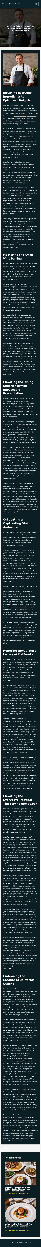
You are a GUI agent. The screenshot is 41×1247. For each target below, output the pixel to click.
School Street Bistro (11, 4)
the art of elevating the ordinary (25, 116)
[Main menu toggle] (36, 4)
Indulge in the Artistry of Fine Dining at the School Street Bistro (18, 1226)
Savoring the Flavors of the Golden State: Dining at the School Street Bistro (17, 1189)
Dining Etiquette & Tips (11, 1193)
